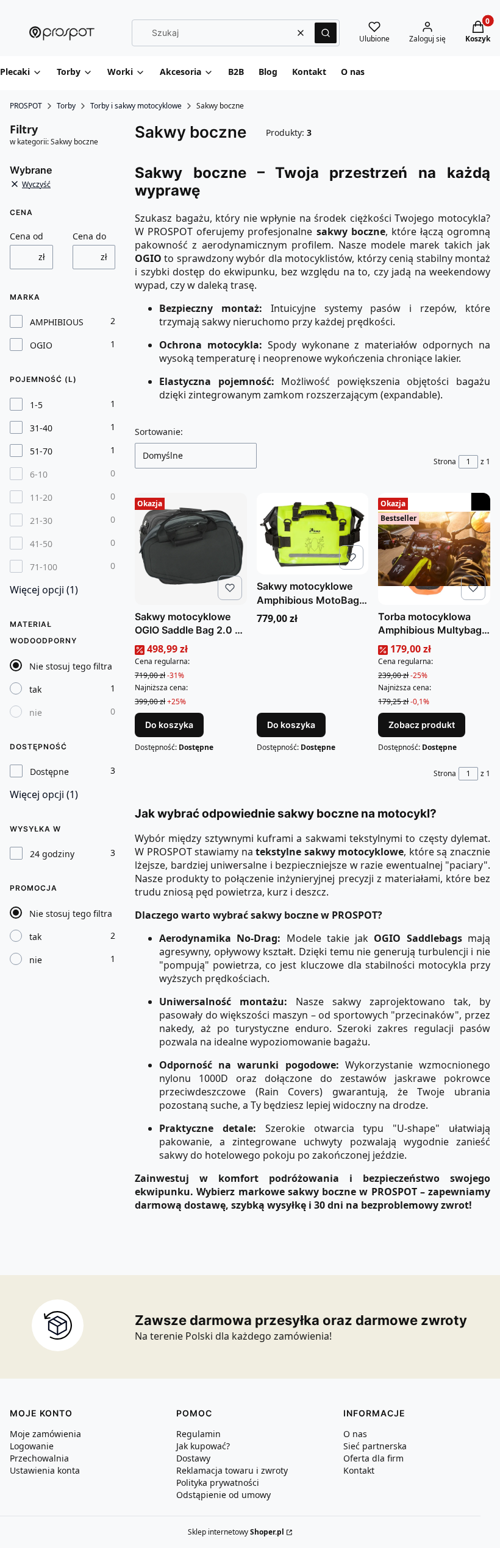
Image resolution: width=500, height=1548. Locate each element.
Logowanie (32, 1446)
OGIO (41, 345)
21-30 (41, 520)
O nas (355, 1434)
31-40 (41, 428)
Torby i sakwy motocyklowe (136, 106)
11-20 (41, 497)
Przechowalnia (39, 1458)
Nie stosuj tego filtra (70, 666)
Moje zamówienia (45, 1434)
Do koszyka (169, 724)
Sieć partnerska (375, 1446)
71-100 (43, 567)
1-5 (36, 405)
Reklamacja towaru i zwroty (232, 1470)
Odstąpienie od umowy (223, 1494)
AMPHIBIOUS (57, 322)
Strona (445, 461)
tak (35, 689)
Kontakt (358, 1470)
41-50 (41, 544)
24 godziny (52, 854)
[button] (326, 33)
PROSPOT (26, 106)
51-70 (41, 451)
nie (35, 712)
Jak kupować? (203, 1446)
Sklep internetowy (236, 1532)
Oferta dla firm (373, 1458)
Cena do (89, 236)
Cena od (26, 236)
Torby (66, 106)
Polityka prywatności (217, 1482)
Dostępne (49, 771)
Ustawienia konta (45, 1470)
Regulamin (198, 1434)
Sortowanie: (159, 431)
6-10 (39, 474)
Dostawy (193, 1458)
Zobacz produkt (421, 724)
